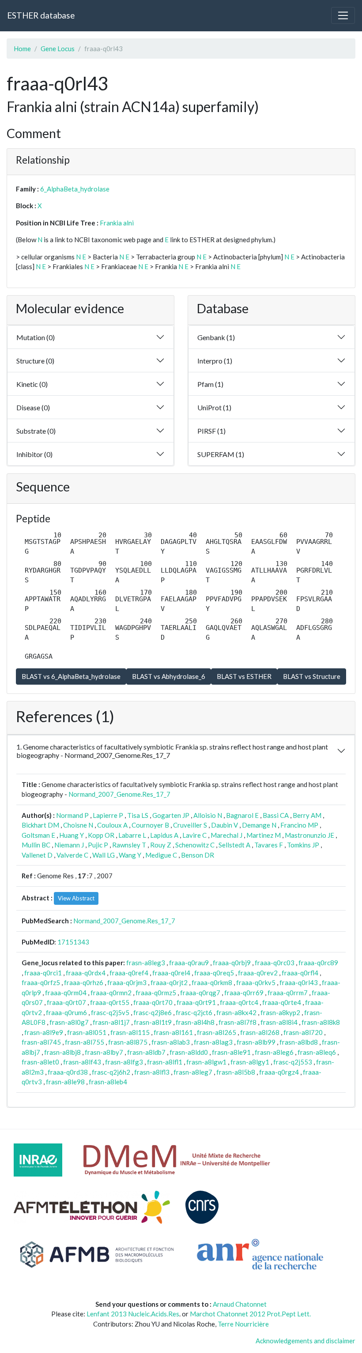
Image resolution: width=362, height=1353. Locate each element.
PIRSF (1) (211, 431)
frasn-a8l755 (84, 1042)
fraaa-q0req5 (214, 973)
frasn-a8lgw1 (206, 1062)
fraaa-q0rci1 (43, 973)
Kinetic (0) (32, 384)
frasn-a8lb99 (256, 1042)
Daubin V (224, 825)
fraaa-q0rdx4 (86, 973)
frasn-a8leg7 (192, 1072)
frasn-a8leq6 (317, 1052)
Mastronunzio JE (309, 835)
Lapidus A (164, 835)
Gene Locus (58, 48)
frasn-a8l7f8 (237, 1022)
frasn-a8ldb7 (146, 1052)
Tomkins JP (303, 845)
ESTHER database (41, 15)
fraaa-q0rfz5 (41, 982)
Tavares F (268, 845)
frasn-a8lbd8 (298, 1042)
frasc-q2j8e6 (152, 1012)
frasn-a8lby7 (104, 1052)
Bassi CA (276, 815)
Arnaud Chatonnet (240, 1304)
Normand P (72, 815)
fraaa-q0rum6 (66, 1012)
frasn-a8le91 (231, 1052)
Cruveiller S (190, 825)
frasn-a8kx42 (236, 1012)
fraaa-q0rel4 (171, 973)
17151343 (73, 942)
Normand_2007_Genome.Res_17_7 (119, 794)
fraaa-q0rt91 (196, 1002)
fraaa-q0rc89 (318, 963)
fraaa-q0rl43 (298, 982)
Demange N (259, 825)
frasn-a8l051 (86, 1032)
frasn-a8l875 (127, 1042)
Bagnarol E (242, 815)
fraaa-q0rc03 (274, 963)
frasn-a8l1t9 (153, 1022)
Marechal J (226, 835)
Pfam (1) (210, 384)
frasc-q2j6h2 (111, 1072)
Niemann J (69, 845)
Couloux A (112, 825)
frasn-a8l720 (303, 1032)
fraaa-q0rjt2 (169, 982)
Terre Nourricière (243, 1324)
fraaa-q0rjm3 (127, 982)
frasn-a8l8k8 (321, 1022)
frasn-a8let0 (40, 1062)
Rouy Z (160, 845)
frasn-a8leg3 (145, 963)
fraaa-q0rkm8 (212, 982)
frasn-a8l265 (216, 1032)
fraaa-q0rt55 (109, 1002)
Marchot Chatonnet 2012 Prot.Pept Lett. (250, 1314)
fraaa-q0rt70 (153, 1002)
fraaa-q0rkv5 (255, 982)
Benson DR (197, 855)
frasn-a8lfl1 (164, 1062)
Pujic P (98, 845)
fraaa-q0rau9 (189, 963)
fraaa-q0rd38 (68, 1072)
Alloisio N (207, 815)
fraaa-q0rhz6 (83, 982)
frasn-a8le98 (65, 1082)
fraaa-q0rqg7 (200, 993)
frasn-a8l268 (259, 1032)
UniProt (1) (214, 407)
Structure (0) (35, 360)
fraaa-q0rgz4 (279, 1072)
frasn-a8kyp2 (280, 1012)
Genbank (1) (216, 337)
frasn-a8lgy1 (249, 1062)
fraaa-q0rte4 (281, 1002)
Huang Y (71, 835)
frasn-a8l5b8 (235, 1072)
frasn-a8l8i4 (279, 1022)
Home (22, 48)
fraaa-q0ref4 (128, 973)
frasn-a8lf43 (82, 1062)
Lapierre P (108, 815)
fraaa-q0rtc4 (239, 1002)
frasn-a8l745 (41, 1042)
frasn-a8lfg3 (124, 1062)
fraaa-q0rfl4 (300, 973)
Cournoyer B (150, 825)
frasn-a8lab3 (170, 1042)
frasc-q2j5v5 (110, 1012)
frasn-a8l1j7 (111, 1022)
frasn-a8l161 (173, 1032)
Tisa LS (137, 815)
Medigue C (161, 855)
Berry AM (307, 815)
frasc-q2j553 (292, 1062)
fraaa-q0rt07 (66, 1002)
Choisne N (78, 825)
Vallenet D (37, 855)
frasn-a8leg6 (274, 1052)
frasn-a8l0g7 (69, 1022)
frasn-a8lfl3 (152, 1072)
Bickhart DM (40, 825)
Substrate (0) (36, 431)
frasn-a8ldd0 (189, 1052)
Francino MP (299, 825)
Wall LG (103, 855)
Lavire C (194, 835)
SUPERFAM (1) (220, 454)
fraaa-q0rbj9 (232, 963)
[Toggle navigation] (343, 15)
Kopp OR (101, 835)
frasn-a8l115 (130, 1032)
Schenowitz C (195, 845)
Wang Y (130, 855)
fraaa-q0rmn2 (111, 993)
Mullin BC (36, 845)
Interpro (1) (214, 360)
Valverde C (72, 855)
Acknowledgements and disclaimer (305, 1341)
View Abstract (76, 898)
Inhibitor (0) (34, 454)
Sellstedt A (234, 845)
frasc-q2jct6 (194, 1012)
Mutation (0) (35, 337)
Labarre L (132, 835)
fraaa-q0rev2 (258, 973)
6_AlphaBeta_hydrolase (74, 189)
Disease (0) (33, 407)
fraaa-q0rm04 (66, 993)
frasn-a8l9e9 (43, 1032)
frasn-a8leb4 (108, 1082)
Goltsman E (38, 835)
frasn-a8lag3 (213, 1042)
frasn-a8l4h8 (195, 1022)
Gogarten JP (170, 815)
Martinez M (263, 835)
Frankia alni (117, 223)
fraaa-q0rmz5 (156, 993)
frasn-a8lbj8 (62, 1052)
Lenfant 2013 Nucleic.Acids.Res (133, 1314)
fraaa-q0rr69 (244, 993)
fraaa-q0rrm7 (288, 993)
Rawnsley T (129, 845)
